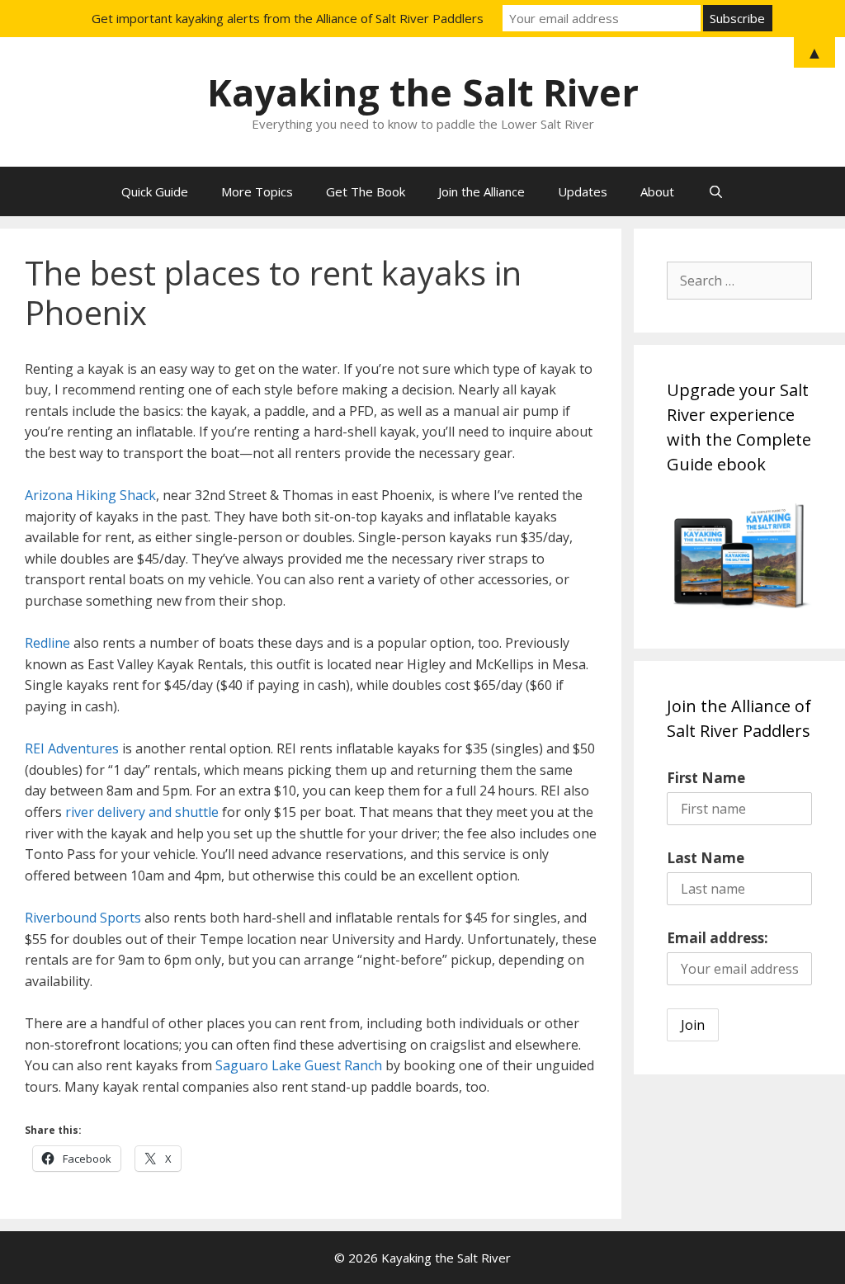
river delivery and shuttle (142, 812)
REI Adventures (72, 748)
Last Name (705, 857)
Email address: (717, 937)
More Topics (257, 191)
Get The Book (365, 191)
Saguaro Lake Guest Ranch (298, 1065)
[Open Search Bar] (715, 191)
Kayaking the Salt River (423, 92)
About (657, 191)
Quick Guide (154, 191)
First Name (706, 777)
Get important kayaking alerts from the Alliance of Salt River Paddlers (288, 18)
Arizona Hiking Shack (90, 495)
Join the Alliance (481, 191)
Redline (47, 643)
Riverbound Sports (83, 918)
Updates (582, 191)
